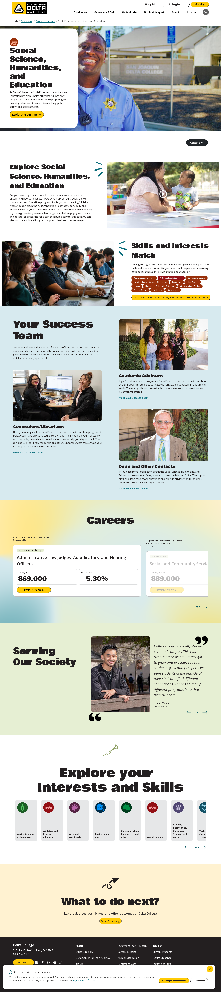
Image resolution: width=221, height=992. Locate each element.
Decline (199, 981)
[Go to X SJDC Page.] (43, 962)
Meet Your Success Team (28, 452)
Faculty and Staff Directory (132, 945)
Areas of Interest (45, 21)
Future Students (162, 958)
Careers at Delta (127, 952)
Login (176, 4)
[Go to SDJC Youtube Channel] (55, 962)
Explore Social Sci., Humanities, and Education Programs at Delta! (171, 297)
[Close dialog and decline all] (210, 969)
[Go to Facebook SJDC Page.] (37, 962)
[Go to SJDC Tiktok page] (61, 962)
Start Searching (110, 921)
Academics (80, 12)
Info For (191, 12)
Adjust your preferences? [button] (85, 980)
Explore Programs (25, 115)
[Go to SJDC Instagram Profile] (49, 962)
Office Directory (84, 952)
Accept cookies (174, 981)
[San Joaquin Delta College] (41, 7)
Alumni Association (128, 958)
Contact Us (23, 962)
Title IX (79, 964)
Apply (199, 4)
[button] (26, 820)
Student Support (154, 12)
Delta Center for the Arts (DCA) (93, 958)
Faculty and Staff (162, 964)
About (175, 12)
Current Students (162, 952)
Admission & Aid (104, 12)
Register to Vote (127, 964)
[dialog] (109, 977)
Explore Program (34, 590)
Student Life (129, 12)
